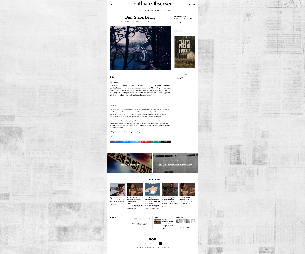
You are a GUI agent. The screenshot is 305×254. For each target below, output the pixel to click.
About (146, 10)
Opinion (145, 224)
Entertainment (141, 22)
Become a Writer (157, 10)
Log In (169, 10)
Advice (134, 22)
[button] (149, 218)
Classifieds (144, 223)
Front (133, 223)
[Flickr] (192, 4)
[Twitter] (189, 4)
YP (149, 224)
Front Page (138, 10)
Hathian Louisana (184, 77)
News (138, 223)
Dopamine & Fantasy (116, 198)
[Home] (194, 4)
